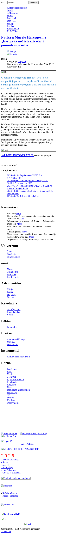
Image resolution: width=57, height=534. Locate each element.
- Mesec (4, 465)
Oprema (10, 297)
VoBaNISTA (13, 28)
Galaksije (11, 254)
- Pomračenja (7, 467)
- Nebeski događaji (10, 459)
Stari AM (11, 21)
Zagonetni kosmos (15, 379)
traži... (4, 2)
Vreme (10, 314)
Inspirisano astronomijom (18, 390)
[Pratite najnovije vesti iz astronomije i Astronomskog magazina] (28, 524)
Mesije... (11, 342)
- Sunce (4, 462)
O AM (10, 10)
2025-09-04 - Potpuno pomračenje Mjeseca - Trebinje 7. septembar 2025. (27, 181)
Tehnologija (12, 272)
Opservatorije (13, 403)
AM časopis (12, 13)
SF (8, 395)
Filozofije (11, 274)
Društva (10, 397)
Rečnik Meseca (9, 493)
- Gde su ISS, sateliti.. (11, 472)
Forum (10, 15)
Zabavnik (11, 377)
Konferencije (13, 277)
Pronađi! (33, 3)
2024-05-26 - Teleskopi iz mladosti (23, 196)
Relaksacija (12, 382)
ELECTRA (12, 31)
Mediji (10, 374)
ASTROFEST (28, 444)
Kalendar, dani (13, 312)
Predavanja (12, 392)
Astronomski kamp (16, 339)
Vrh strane (6, 531)
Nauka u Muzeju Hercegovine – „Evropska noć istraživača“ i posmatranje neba (25, 41)
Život (9, 251)
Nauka (10, 269)
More (18, 213)
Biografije (11, 384)
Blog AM (11, 18)
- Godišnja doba (8, 470)
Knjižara (11, 400)
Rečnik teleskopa (10, 496)
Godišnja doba (13, 309)
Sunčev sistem (13, 257)
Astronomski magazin (17, 8)
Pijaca (10, 387)
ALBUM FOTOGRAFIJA (17, 155)
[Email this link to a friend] (12, 54)
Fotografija (12, 327)
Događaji (22, 61)
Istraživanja (12, 369)
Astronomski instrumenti (18, 356)
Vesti (9, 371)
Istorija (10, 292)
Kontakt (10, 26)
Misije (10, 289)
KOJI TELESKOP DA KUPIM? (23, 449)
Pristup (10, 23)
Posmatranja (12, 344)
